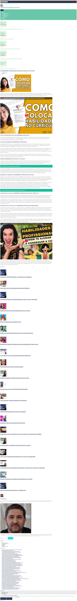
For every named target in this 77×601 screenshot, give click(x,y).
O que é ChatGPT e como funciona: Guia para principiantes (10, 553)
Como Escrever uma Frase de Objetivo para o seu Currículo (10, 587)
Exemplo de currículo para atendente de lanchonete (9, 566)
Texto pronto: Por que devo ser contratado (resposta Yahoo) (10, 581)
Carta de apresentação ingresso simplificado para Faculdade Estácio (11, 570)
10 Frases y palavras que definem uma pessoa (8, 560)
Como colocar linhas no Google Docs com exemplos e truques (10, 48)
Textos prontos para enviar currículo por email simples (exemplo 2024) (12, 580)
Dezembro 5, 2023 (4, 72)
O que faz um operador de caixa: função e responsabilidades (10, 556)
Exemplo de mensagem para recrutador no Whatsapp (9, 571)
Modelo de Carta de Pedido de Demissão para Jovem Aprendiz (10, 582)
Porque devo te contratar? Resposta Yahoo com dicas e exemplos (11, 588)
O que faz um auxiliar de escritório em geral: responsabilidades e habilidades (12, 555)
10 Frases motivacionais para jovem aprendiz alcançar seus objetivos (11, 575)
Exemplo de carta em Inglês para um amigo (8, 569)
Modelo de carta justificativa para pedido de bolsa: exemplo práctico (11, 554)
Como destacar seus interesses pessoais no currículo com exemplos (11, 58)
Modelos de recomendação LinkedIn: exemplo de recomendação (11, 567)
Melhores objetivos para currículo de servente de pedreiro (10, 583)
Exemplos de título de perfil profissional (7, 558)
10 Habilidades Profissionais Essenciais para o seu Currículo (10, 589)
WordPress (5, 595)
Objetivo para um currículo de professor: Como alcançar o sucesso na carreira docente (14, 572)
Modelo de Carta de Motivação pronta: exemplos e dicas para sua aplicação (12, 564)
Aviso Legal (3, 593)
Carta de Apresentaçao (5, 13)
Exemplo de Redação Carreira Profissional (7, 574)
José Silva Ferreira (3, 498)
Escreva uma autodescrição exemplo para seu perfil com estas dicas (11, 559)
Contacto (5, 19)
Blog (2, 17)
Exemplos (5, 16)
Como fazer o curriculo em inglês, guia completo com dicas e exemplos (12, 549)
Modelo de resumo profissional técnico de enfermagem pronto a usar (11, 557)
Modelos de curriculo (5, 15)
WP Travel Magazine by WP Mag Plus (12, 595)
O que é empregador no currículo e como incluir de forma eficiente (11, 568)
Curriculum (3, 12)
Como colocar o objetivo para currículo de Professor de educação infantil (12, 565)
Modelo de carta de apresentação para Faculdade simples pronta (11, 576)
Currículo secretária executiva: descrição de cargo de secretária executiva (12, 562)
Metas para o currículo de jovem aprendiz (7, 586)
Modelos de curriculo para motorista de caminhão (9, 561)
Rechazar (3, 598)
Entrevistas (5, 14)
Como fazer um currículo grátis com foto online (7, 68)
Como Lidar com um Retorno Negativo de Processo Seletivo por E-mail (12, 585)
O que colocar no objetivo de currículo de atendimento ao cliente (11, 563)
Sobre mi (3, 18)
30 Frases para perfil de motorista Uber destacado (9, 584)
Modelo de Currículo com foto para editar (7, 550)
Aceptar (9, 598)
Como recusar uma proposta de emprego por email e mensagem (11, 579)
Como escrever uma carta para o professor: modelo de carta (10, 577)
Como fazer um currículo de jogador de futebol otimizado (10, 573)
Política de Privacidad (5, 592)
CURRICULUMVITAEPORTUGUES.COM (9, 7)
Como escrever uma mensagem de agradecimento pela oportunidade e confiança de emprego (15, 578)
